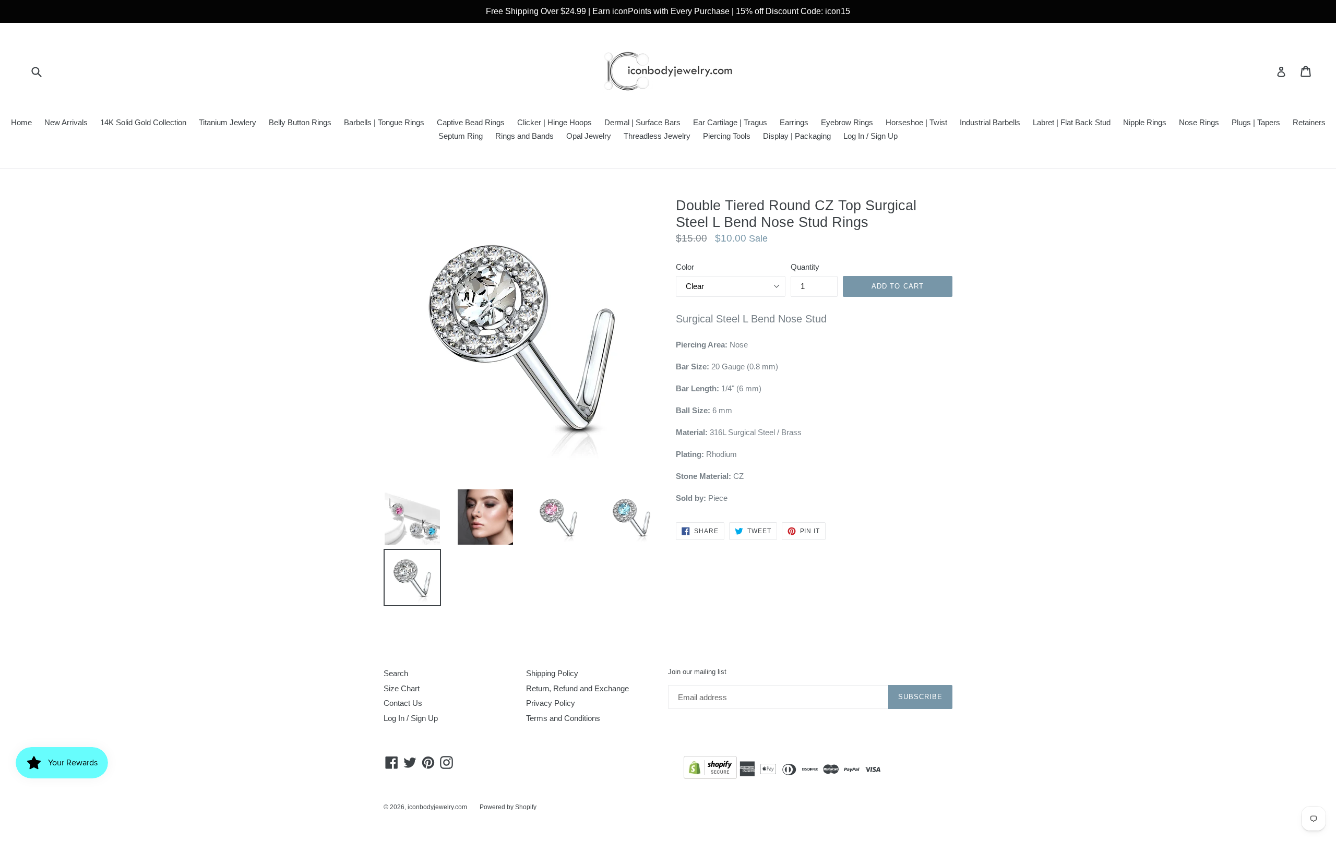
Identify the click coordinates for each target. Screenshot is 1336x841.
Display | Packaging (797, 135)
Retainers (1309, 122)
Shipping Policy (552, 673)
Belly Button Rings (300, 122)
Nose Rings (1199, 122)
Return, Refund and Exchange (577, 688)
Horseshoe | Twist (916, 122)
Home (21, 122)
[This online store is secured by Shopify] (710, 769)
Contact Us (403, 703)
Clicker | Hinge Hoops (554, 122)
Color (685, 266)
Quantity (805, 266)
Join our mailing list (697, 672)
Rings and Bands (524, 135)
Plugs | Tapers (1256, 122)
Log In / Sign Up (870, 135)
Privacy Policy (550, 703)
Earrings (794, 122)
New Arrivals (66, 122)
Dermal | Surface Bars (642, 122)
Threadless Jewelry (657, 135)
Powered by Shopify (508, 807)
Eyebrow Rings (847, 122)
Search (396, 673)
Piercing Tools (726, 135)
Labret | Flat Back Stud (1072, 122)
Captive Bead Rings (471, 122)
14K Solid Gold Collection (143, 122)
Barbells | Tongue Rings (384, 122)
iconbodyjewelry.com (437, 807)
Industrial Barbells (990, 122)
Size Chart (402, 688)
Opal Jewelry (588, 135)
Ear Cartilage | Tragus (730, 122)
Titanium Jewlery (227, 122)
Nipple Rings (1144, 122)
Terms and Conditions (563, 718)
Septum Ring (460, 135)
